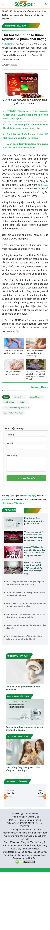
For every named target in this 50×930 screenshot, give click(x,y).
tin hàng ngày (29, 496)
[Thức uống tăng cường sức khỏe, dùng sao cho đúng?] (25, 752)
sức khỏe (6, 499)
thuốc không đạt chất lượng (15, 402)
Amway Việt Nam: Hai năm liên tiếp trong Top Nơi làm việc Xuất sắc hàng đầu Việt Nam (34, 551)
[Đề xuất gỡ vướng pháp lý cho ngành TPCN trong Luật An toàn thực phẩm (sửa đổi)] (13, 567)
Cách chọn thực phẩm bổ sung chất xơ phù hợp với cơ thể (32, 792)
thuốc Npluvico (36, 397)
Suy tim (5, 19)
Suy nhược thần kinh (34, 15)
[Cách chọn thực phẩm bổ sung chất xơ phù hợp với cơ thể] (15, 796)
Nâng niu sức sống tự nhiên (27, 11)
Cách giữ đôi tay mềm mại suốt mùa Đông (13, 372)
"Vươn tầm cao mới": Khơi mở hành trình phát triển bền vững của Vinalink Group (34, 536)
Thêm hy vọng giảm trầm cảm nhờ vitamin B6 (23, 688)
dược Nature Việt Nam (13, 413)
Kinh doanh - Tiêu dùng (13, 503)
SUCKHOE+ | (8, 44)
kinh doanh (20, 287)
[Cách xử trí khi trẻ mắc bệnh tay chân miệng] (14, 343)
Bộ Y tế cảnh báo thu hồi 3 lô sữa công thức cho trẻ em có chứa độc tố (24, 637)
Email (10, 443)
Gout (43, 11)
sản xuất (42, 185)
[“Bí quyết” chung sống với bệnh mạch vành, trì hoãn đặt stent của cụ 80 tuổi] (36, 364)
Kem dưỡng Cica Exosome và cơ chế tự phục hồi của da (34, 521)
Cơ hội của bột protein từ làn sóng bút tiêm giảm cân (26, 626)
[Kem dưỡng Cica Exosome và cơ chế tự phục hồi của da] (13, 523)
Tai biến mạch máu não (12, 15)
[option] (25, 796)
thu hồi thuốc (19, 397)
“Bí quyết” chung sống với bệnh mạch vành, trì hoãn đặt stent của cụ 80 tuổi (36, 375)
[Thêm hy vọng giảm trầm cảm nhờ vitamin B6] (25, 671)
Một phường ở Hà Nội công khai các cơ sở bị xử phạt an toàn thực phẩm (25, 615)
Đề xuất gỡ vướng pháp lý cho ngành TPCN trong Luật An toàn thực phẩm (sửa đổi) (33, 568)
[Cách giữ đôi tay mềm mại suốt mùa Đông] (14, 364)
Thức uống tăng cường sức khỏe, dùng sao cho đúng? (23, 769)
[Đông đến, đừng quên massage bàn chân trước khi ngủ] (36, 343)
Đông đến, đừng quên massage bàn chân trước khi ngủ (35, 353)
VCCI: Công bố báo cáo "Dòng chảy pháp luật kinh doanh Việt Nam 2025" (25, 583)
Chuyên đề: (7, 11)
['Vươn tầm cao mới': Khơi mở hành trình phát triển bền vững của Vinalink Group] (13, 537)
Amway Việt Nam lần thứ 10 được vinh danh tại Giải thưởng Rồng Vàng (26, 604)
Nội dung (12, 455)
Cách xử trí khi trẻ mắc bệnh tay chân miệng (13, 351)
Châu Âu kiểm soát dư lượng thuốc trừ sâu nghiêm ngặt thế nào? (25, 593)
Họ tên (10, 434)
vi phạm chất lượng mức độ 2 (16, 407)
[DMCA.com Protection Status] (25, 862)
